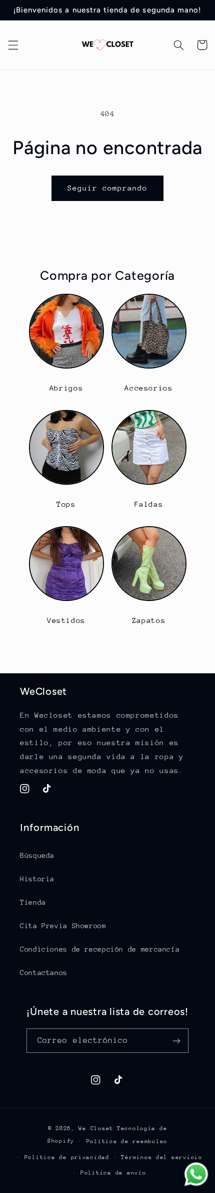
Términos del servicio (161, 1157)
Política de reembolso (127, 1141)
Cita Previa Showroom (63, 926)
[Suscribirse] (176, 1040)
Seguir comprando (108, 188)
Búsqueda (37, 855)
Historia (37, 879)
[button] (13, 44)
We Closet (96, 1128)
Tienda (33, 902)
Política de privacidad (67, 1157)
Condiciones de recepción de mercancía (100, 949)
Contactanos (44, 973)
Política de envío (113, 1173)
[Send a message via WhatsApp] (196, 1174)
